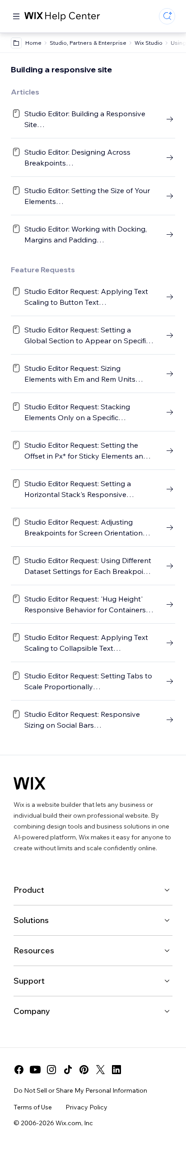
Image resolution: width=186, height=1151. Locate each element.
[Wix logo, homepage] (30, 783)
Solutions (31, 920)
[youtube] (35, 1069)
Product (29, 890)
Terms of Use (33, 1107)
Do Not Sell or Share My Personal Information (80, 1090)
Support (29, 981)
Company (32, 1011)
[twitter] (100, 1069)
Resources (34, 950)
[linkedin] (116, 1069)
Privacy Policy (86, 1107)
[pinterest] (84, 1069)
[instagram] (51, 1069)
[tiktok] (67, 1069)
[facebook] (19, 1069)
